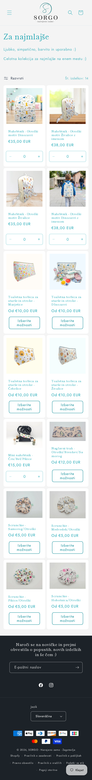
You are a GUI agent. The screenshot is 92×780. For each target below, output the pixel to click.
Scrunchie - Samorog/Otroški (22, 526)
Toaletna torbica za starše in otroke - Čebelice (23, 385)
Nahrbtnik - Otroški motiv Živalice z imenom (66, 135)
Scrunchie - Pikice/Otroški (19, 598)
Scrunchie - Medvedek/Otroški (65, 527)
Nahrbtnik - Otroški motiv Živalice (23, 216)
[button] (9, 12)
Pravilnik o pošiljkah (69, 756)
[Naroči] (77, 667)
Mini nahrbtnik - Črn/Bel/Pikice (20, 457)
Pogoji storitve (48, 770)
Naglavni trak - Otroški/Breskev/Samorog (67, 452)
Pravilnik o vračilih (50, 763)
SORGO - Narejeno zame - (45, 750)
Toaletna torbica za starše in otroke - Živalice (66, 385)
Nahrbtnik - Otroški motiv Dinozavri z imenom (66, 218)
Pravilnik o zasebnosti (37, 756)
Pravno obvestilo (23, 763)
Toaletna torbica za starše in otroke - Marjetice (23, 300)
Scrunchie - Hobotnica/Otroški (66, 598)
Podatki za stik (75, 763)
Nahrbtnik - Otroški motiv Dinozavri (23, 133)
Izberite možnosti (24, 323)
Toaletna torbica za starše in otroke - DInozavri (66, 300)
